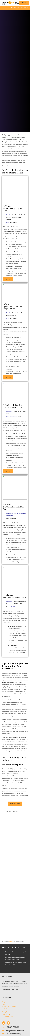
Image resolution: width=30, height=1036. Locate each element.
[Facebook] (8, 1023)
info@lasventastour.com (15, 1031)
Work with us (5, 1009)
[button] (18, 3)
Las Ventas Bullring (13, 1034)
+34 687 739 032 (12, 1027)
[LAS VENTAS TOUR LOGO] (7, 3)
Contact (4, 1004)
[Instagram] (3, 1023)
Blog (3, 1002)
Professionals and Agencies (9, 1006)
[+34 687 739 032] (4, 1027)
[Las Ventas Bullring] (4, 1034)
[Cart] (16, 3)
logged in (11, 941)
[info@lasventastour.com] (4, 1031)
